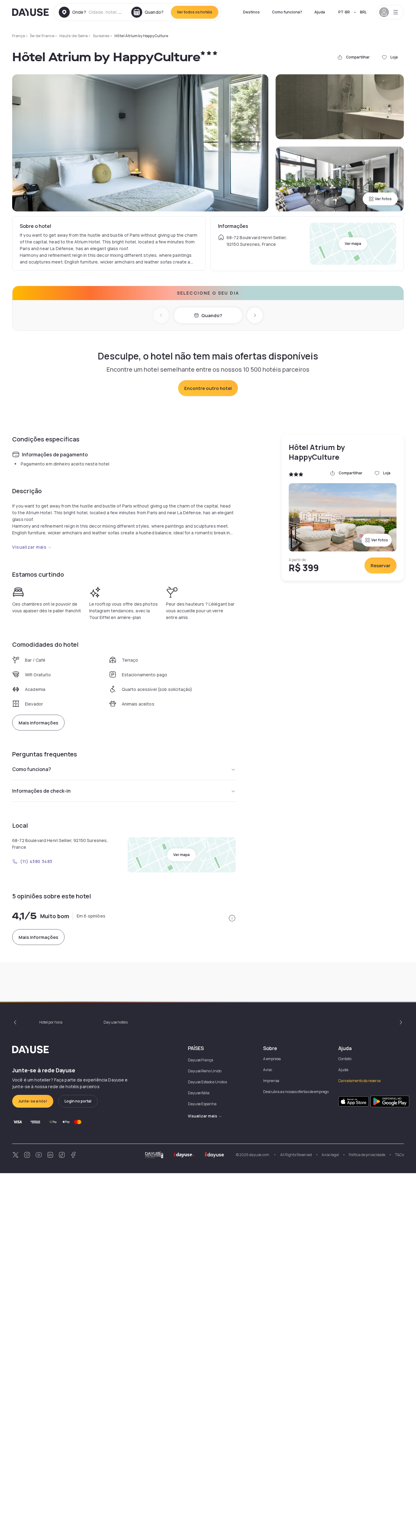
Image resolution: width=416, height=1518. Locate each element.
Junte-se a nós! (32, 1101)
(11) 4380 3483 (36, 861)
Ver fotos (383, 198)
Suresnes (101, 35)
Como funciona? (287, 12)
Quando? (211, 315)
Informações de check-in (41, 790)
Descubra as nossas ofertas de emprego (296, 1091)
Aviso (267, 1069)
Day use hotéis (116, 1022)
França (18, 35)
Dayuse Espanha (202, 1103)
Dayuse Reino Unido (204, 1071)
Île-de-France (42, 35)
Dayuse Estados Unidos (207, 1082)
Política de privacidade (367, 1154)
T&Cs (399, 1154)
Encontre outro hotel (208, 388)
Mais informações (38, 723)
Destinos (251, 12)
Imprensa (271, 1080)
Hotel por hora (50, 1022)
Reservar (380, 565)
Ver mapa (353, 243)
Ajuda (319, 12)
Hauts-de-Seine (73, 35)
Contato (344, 1058)
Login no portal (78, 1101)
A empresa (272, 1058)
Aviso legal (330, 1154)
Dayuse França (200, 1060)
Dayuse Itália (199, 1092)
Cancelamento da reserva (359, 1080)
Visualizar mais (29, 547)
